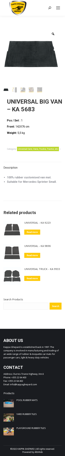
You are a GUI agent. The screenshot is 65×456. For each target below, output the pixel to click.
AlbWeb (39, 452)
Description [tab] (10, 167)
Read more (32, 232)
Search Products (13, 299)
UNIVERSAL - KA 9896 (37, 246)
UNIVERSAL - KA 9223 (37, 222)
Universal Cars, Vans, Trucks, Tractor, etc (38, 149)
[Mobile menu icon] (58, 7)
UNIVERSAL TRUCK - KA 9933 (42, 269)
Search (55, 306)
